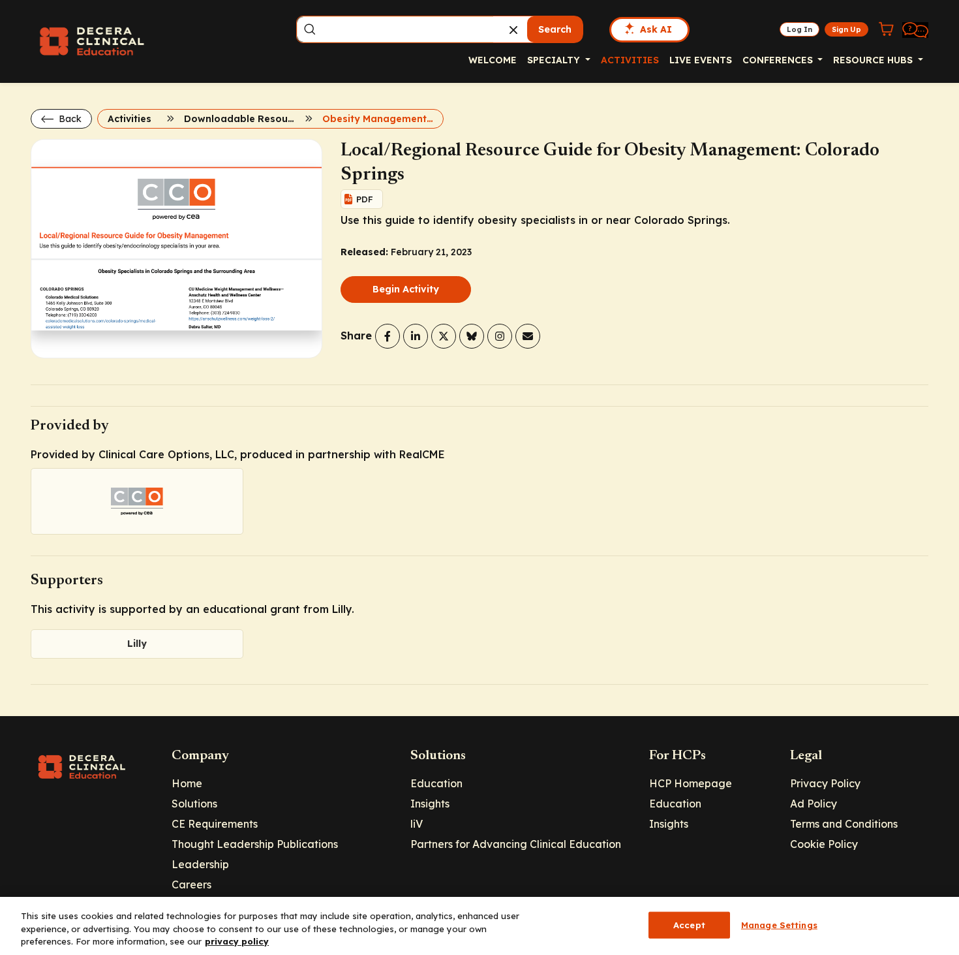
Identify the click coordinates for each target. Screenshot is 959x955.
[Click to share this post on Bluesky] (471, 336)
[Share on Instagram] (499, 336)
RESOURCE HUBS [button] (874, 60)
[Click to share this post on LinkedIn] (415, 336)
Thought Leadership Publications (255, 844)
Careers (191, 884)
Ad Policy (813, 803)
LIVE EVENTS (700, 60)
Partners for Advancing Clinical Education (515, 844)
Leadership (200, 864)
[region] (479, 926)
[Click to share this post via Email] (527, 336)
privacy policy (237, 941)
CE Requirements (215, 823)
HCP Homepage (690, 783)
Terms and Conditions (844, 823)
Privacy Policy (825, 783)
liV (416, 823)
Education (436, 783)
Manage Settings (779, 924)
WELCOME (492, 60)
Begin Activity (406, 289)
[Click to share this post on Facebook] (387, 336)
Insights (429, 803)
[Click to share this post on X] (443, 336)
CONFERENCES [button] (778, 60)
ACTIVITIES (630, 60)
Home (187, 783)
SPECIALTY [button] (555, 60)
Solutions (194, 803)
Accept (689, 924)
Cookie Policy (824, 844)
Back (69, 119)
